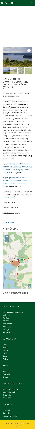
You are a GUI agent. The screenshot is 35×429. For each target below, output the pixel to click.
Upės (5, 356)
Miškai (5, 345)
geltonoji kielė (8, 167)
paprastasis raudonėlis (22, 181)
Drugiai (5, 377)
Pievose (6, 321)
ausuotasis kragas (14, 169)
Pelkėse (6, 318)
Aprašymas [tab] (9, 222)
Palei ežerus (7, 324)
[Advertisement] (17, 24)
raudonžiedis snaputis (11, 183)
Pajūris (5, 359)
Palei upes (7, 327)
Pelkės (5, 347)
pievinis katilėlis (15, 178)
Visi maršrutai (8, 332)
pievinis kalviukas (16, 164)
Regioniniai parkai (9, 392)
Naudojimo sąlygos (10, 416)
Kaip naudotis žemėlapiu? (13, 312)
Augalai (5, 371)
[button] (29, 50)
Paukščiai (6, 374)
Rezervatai (7, 398)
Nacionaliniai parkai (10, 389)
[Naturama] (8, 3)
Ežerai (5, 353)
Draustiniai (7, 395)
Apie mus (6, 410)
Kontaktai (6, 413)
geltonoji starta (20, 167)
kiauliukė (27, 164)
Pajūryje (6, 329)
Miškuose (6, 315)
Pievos (5, 350)
